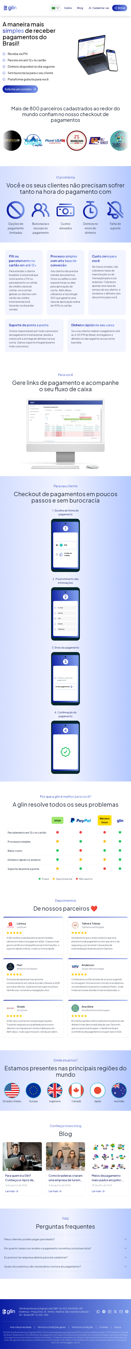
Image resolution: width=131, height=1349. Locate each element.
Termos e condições (82, 1327)
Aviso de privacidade (20, 1327)
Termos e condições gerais (51, 1327)
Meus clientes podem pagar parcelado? (29, 1239)
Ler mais (10, 1191)
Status (117, 1327)
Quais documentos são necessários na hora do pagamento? (42, 1266)
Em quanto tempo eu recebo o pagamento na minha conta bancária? (47, 1248)
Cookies (103, 1327)
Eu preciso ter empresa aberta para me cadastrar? (36, 1257)
